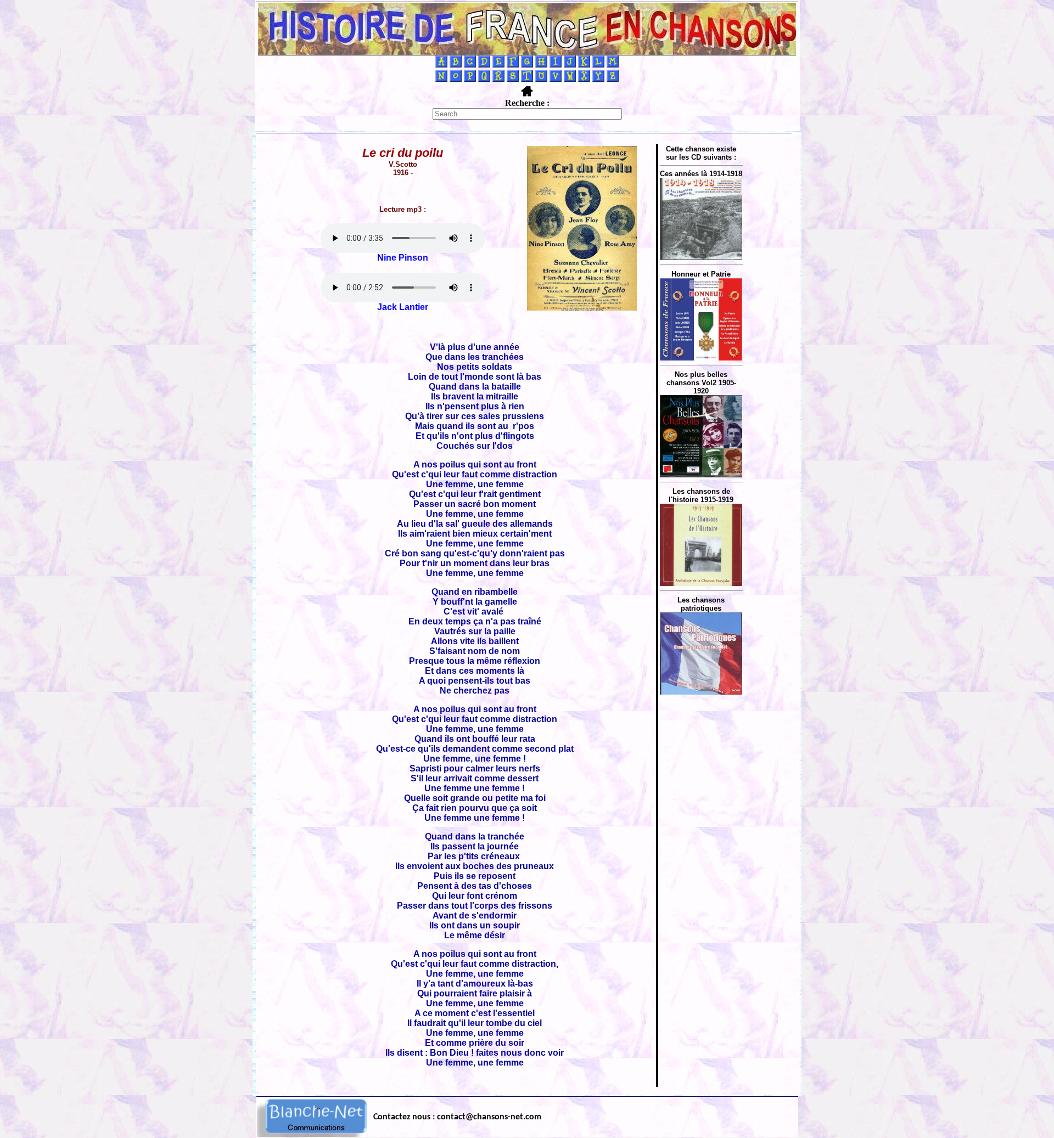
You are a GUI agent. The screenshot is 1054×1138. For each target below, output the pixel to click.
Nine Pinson (402, 257)
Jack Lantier (402, 307)
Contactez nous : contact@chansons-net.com (457, 1117)
